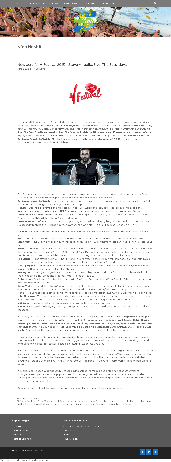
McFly (130, 401)
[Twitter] (148, 452)
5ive (22, 401)
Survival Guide (109, 3)
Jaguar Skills (95, 401)
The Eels (44, 404)
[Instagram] (155, 452)
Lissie (111, 401)
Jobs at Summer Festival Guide (81, 426)
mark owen (120, 401)
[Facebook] (142, 452)
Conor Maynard (45, 401)
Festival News (70, 3)
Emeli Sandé (59, 401)
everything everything (77, 401)
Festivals (89, 3)
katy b (105, 401)
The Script (126, 404)
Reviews (53, 3)
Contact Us (69, 430)
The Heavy (54, 404)
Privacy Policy (70, 438)
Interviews (18, 434)
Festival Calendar (35, 3)
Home (18, 3)
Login (66, 434)
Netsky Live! (139, 401)
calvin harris (30, 401)
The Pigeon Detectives (95, 404)
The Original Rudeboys (72, 404)
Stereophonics (32, 404)
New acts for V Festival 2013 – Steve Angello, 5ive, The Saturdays (72, 65)
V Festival (33, 398)
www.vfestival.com (111, 388)
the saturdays (113, 404)
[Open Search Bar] (155, 3)
